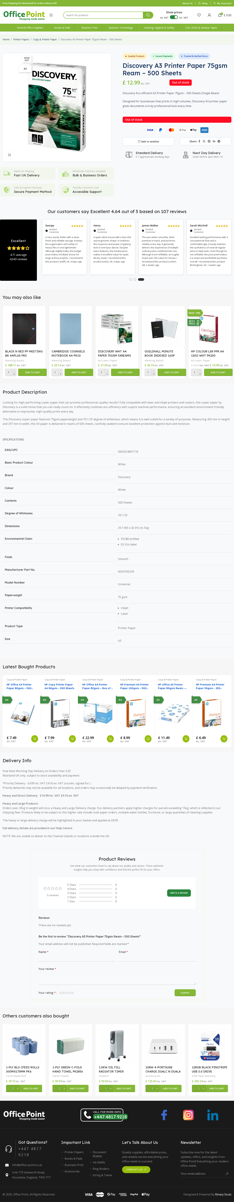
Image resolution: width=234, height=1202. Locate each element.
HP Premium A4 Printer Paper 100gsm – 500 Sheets (134, 686)
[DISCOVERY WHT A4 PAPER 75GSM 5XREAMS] (117, 328)
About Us (187, 3)
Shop (205, 3)
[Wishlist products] (199, 15)
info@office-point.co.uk (27, 1165)
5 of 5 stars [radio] (72, 992)
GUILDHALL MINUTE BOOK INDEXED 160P (160, 353)
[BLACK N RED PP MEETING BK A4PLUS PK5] (24, 328)
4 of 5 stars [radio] (69, 992)
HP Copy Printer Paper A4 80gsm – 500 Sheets (59, 686)
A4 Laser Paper (107, 360)
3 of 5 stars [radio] (66, 992)
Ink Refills (99, 1162)
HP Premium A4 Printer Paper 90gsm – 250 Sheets (210, 686)
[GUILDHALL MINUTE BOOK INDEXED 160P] (163, 328)
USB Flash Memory (204, 1076)
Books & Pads (73, 1158)
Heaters (104, 1076)
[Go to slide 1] (130, 279)
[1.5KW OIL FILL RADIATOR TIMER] (117, 1046)
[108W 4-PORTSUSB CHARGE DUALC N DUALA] (163, 1046)
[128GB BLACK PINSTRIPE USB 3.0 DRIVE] (210, 1046)
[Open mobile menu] (51, 15)
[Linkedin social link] (214, 141)
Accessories (152, 1076)
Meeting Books (14, 360)
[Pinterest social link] (209, 141)
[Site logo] (24, 15)
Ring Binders (101, 1169)
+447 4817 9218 (110, 1117)
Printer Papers (21, 39)
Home (6, 39)
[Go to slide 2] (135, 279)
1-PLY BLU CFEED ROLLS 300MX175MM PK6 (22, 1069)
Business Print (74, 1165)
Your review (47, 969)
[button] (32, 372)
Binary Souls (223, 1194)
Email (123, 952)
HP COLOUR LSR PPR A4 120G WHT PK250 (207, 353)
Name (43, 952)
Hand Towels (60, 1076)
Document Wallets (99, 1154)
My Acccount (224, 3)
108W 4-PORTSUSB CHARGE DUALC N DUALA (163, 1069)
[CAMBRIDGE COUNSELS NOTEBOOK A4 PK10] (70, 328)
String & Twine (102, 1175)
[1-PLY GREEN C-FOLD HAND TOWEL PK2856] (70, 1046)
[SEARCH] (148, 15)
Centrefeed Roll (16, 1076)
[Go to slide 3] (141, 279)
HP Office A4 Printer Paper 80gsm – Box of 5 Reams (97, 686)
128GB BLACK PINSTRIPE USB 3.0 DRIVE (209, 1069)
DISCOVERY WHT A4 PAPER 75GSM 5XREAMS (114, 353)
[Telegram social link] (218, 141)
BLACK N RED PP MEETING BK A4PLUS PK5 (24, 353)
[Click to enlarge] (9, 155)
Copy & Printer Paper (45, 39)
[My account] (209, 15)
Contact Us (134, 1169)
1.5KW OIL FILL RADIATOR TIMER (111, 1069)
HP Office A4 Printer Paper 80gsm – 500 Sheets (19, 686)
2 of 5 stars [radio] (63, 992)
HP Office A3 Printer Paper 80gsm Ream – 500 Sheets (171, 686)
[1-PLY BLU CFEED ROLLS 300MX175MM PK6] (24, 1046)
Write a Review (179, 892)
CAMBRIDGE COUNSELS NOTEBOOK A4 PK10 (68, 353)
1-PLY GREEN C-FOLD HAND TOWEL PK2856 (67, 1069)
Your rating (47, 992)
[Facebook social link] (199, 141)
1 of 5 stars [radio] (60, 992)
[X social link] (203, 141)
